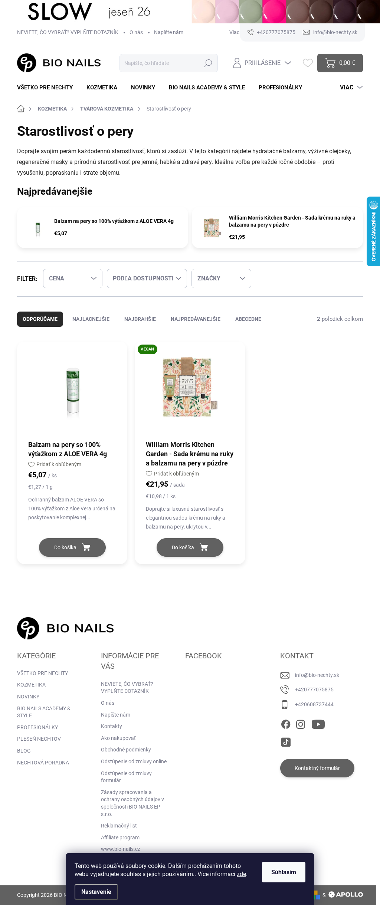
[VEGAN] (190, 390)
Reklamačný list (119, 826)
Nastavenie (96, 891)
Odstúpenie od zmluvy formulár (126, 777)
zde (241, 874)
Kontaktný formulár (317, 768)
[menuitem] (47, 88)
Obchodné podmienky (126, 750)
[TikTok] (285, 740)
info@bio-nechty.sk (317, 675)
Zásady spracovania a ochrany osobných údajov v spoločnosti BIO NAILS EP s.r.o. (132, 803)
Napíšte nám (168, 32)
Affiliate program (120, 837)
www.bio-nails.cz (120, 849)
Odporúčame (40, 319)
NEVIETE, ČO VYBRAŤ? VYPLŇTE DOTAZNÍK (67, 32)
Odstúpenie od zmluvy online (134, 761)
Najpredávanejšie (195, 319)
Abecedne (248, 319)
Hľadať (208, 63)
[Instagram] (300, 723)
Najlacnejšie (90, 319)
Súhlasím (283, 872)
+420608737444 (314, 704)
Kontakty (111, 726)
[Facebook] (285, 723)
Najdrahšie (140, 319)
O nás (136, 32)
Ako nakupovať (118, 738)
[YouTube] (318, 723)
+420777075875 (314, 689)
